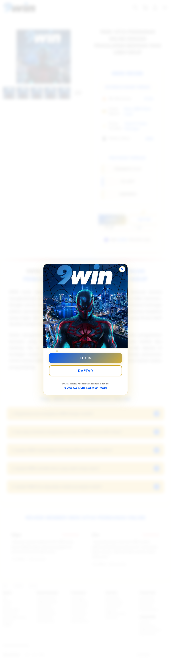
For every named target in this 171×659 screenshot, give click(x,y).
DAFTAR (85, 371)
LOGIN (86, 358)
